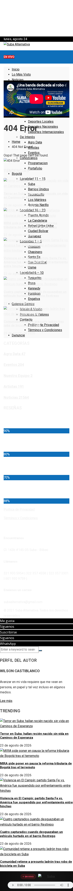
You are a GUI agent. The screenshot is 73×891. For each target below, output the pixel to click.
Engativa (34, 299)
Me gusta (7, 621)
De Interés (27, 137)
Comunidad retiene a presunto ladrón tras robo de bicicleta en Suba (34, 323)
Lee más (6, 701)
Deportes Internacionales (46, 132)
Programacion (38, 163)
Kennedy (34, 288)
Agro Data (35, 142)
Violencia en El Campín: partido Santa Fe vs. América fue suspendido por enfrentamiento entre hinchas (36, 262)
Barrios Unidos (38, 189)
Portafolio (35, 168)
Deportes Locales (41, 121)
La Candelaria (37, 220)
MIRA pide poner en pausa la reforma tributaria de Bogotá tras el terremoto (30, 225)
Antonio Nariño (38, 205)
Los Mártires (37, 200)
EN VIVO (9, 56)
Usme (32, 267)
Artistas (33, 148)
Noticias (18, 80)
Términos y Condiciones (45, 330)
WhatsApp (8, 643)
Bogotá (17, 174)
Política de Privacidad (43, 325)
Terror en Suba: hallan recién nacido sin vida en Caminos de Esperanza (36, 195)
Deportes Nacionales (43, 127)
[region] (36, 18)
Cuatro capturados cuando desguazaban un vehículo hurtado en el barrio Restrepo (35, 294)
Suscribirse (8, 632)
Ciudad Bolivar (38, 231)
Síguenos (7, 626)
